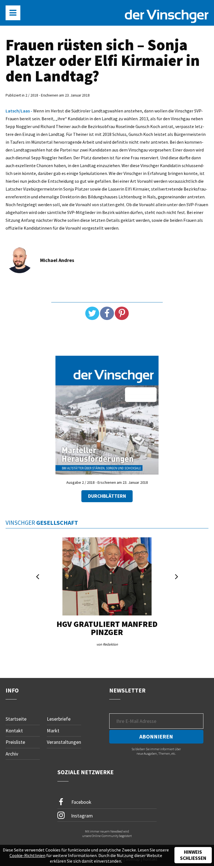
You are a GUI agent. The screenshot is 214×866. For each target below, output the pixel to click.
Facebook (80, 801)
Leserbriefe (58, 719)
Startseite (16, 719)
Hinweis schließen (193, 855)
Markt (53, 730)
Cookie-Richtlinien (27, 855)
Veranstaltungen (64, 742)
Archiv (12, 753)
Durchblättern (107, 496)
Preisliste (15, 742)
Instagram (81, 815)
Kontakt (14, 730)
